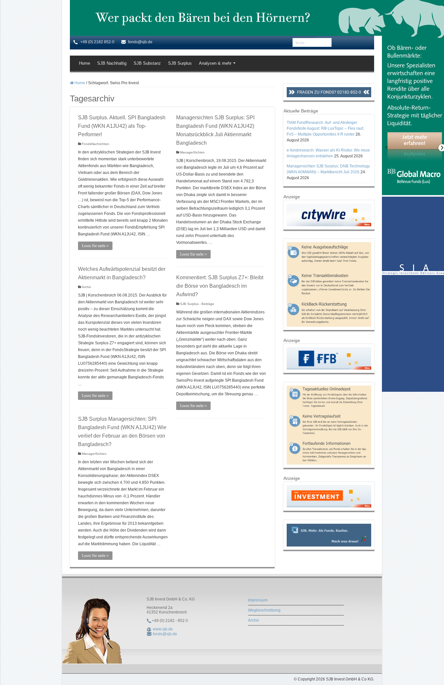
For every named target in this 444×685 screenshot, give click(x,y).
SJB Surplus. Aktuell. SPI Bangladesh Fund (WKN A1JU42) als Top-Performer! (121, 126)
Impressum (258, 600)
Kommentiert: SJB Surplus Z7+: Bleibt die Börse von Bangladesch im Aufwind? (219, 286)
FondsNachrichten (95, 144)
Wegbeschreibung (264, 610)
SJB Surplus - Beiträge (197, 304)
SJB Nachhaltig (111, 63)
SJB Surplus (180, 63)
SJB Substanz (147, 63)
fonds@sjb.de (165, 634)
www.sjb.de (163, 629)
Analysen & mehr (215, 63)
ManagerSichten (192, 152)
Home (84, 63)
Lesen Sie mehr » (95, 246)
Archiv (86, 287)
